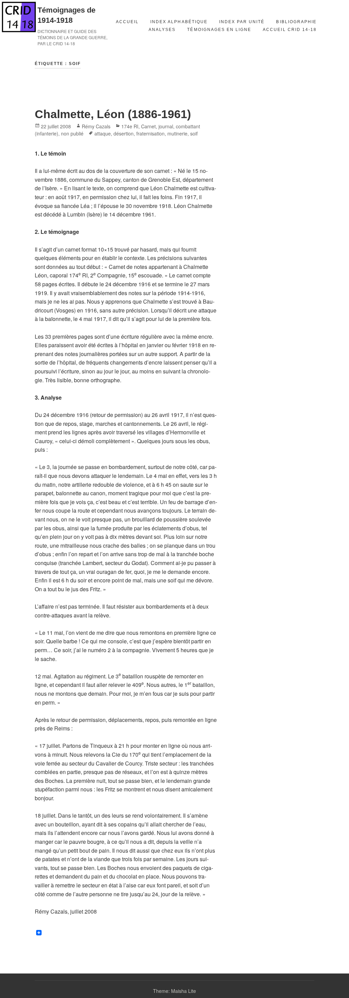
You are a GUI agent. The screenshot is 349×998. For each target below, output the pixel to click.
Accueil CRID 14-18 (290, 29)
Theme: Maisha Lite (174, 990)
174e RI (129, 126)
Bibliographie (296, 21)
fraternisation (150, 133)
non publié (72, 133)
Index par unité (242, 21)
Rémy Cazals (96, 126)
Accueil (127, 21)
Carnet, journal (157, 126)
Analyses (162, 29)
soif (194, 133)
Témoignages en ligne (219, 29)
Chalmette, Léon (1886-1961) (113, 114)
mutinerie (177, 133)
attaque (102, 133)
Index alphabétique (179, 21)
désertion (123, 133)
